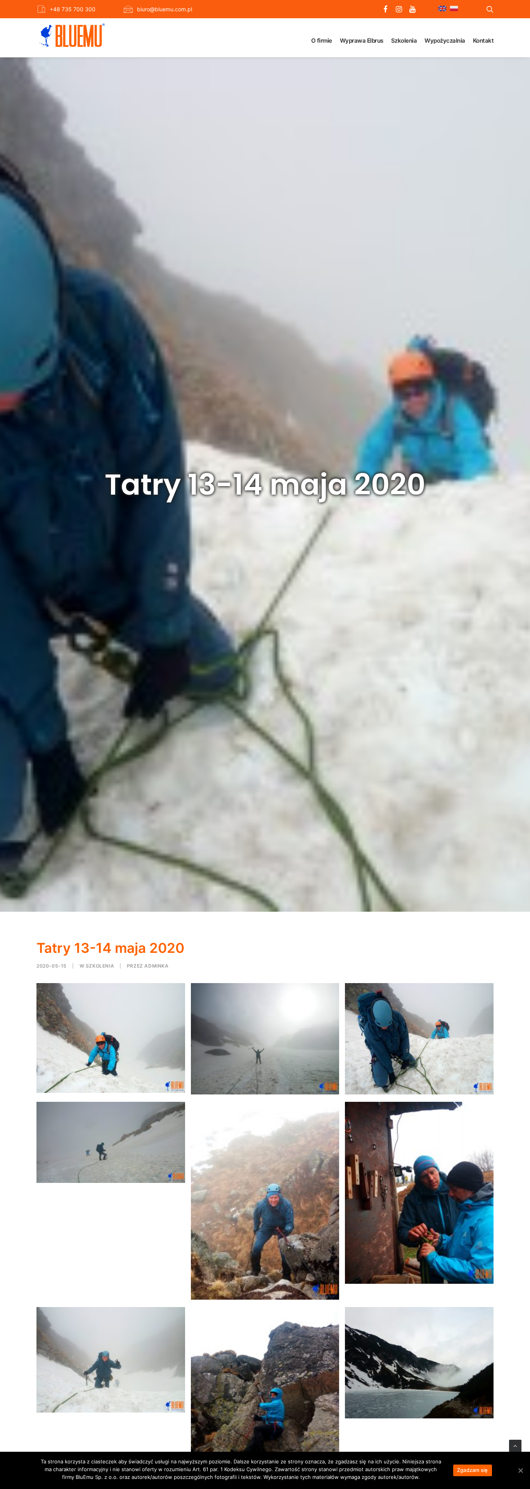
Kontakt (483, 40)
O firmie (321, 40)
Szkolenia (404, 40)
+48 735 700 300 (72, 9)
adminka (156, 966)
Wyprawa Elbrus (361, 40)
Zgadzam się (472, 1470)
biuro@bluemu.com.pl (164, 9)
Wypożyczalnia (444, 40)
